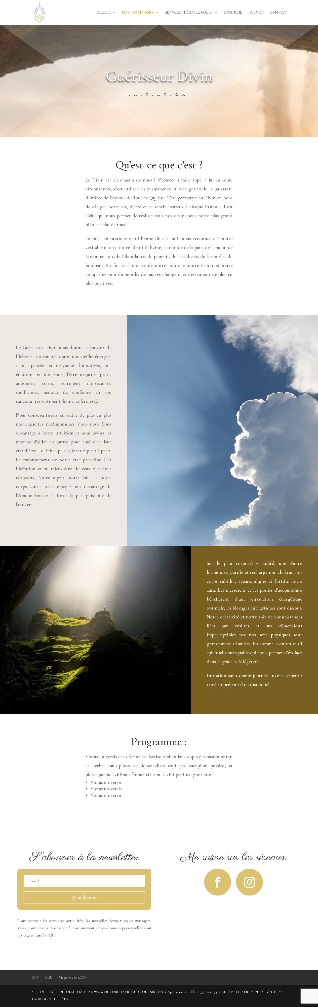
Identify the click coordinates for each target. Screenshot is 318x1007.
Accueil (103, 12)
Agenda (256, 12)
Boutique (233, 12)
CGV (35, 977)
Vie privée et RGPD (73, 977)
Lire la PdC (45, 935)
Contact (278, 12)
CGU (48, 977)
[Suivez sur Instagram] (249, 882)
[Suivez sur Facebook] (217, 882)
